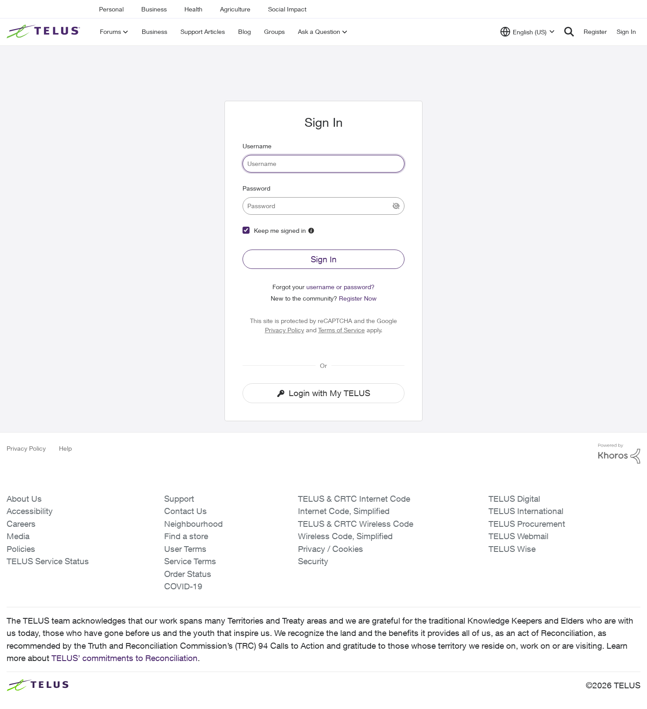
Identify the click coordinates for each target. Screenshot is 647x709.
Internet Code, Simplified (344, 511)
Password (256, 188)
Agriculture (235, 9)
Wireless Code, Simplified (345, 536)
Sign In (324, 259)
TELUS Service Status (48, 561)
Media (18, 536)
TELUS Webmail (518, 536)
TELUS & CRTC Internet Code (354, 498)
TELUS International (526, 511)
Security (313, 561)
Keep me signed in (280, 230)
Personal (111, 9)
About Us (24, 498)
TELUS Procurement (527, 524)
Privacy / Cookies (330, 549)
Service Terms (190, 561)
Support (179, 498)
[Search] (569, 31)
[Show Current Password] (396, 206)
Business (154, 9)
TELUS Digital (514, 498)
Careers (21, 524)
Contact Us (185, 511)
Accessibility (30, 511)
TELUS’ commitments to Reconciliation (124, 658)
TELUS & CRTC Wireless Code (355, 524)
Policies (21, 549)
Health (193, 9)
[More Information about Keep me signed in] (311, 231)
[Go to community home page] (44, 32)
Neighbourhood (193, 524)
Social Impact (287, 9)
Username (257, 146)
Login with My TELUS (329, 393)
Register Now (358, 298)
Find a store (186, 536)
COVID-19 (183, 586)
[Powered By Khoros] (619, 454)
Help (65, 448)
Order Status (187, 574)
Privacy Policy (284, 330)
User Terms (185, 549)
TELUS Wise (512, 549)
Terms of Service (341, 330)
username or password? (340, 286)
